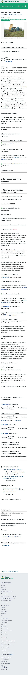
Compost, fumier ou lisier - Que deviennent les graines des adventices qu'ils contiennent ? (13, 490)
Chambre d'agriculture (12, 472)
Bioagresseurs (6, 404)
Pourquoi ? (3, 589)
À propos (3, 585)
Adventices (6, 545)
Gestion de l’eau (4, 637)
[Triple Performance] (10, 1)
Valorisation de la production (7, 652)
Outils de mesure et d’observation (8, 641)
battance (3, 159)
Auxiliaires (4, 424)
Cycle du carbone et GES (6, 630)
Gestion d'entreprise (5, 634)
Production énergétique (6, 644)
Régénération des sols (5, 20)
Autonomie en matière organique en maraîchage (10, 19)
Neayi (11, 654)
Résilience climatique (5, 648)
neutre (14, 229)
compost (5, 107)
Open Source (4, 661)
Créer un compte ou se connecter (8, 596)
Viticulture (3, 609)
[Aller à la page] (25, 6)
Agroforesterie (4, 622)
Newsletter (7, 663)
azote (13, 250)
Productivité (6, 277)
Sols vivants (3, 650)
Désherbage (3, 632)
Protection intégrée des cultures (8, 646)
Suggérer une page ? (6, 600)
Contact (2, 663)
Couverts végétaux (5, 628)
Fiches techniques (6, 17)
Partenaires (3, 587)
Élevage (2, 607)
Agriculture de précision (6, 620)
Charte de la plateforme (6, 657)
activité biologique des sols (9, 315)
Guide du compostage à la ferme (12, 469)
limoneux (16, 157)
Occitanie (22, 472)
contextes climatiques (13, 164)
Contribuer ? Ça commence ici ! (8, 598)
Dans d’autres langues (16, 14)
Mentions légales (5, 659)
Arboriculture (4, 611)
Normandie (8, 61)
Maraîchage (3, 613)
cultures (11, 143)
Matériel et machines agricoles (8, 639)
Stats (2, 665)
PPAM (2, 615)
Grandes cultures (5, 605)
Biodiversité (23, 19)
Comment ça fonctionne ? (7, 591)
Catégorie (3, 571)
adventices (23, 87)
